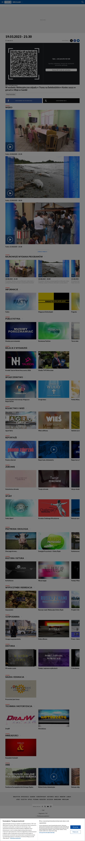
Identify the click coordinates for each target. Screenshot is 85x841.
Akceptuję (75, 827)
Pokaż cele (75, 832)
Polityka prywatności (15, 838)
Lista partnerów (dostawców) (46, 832)
